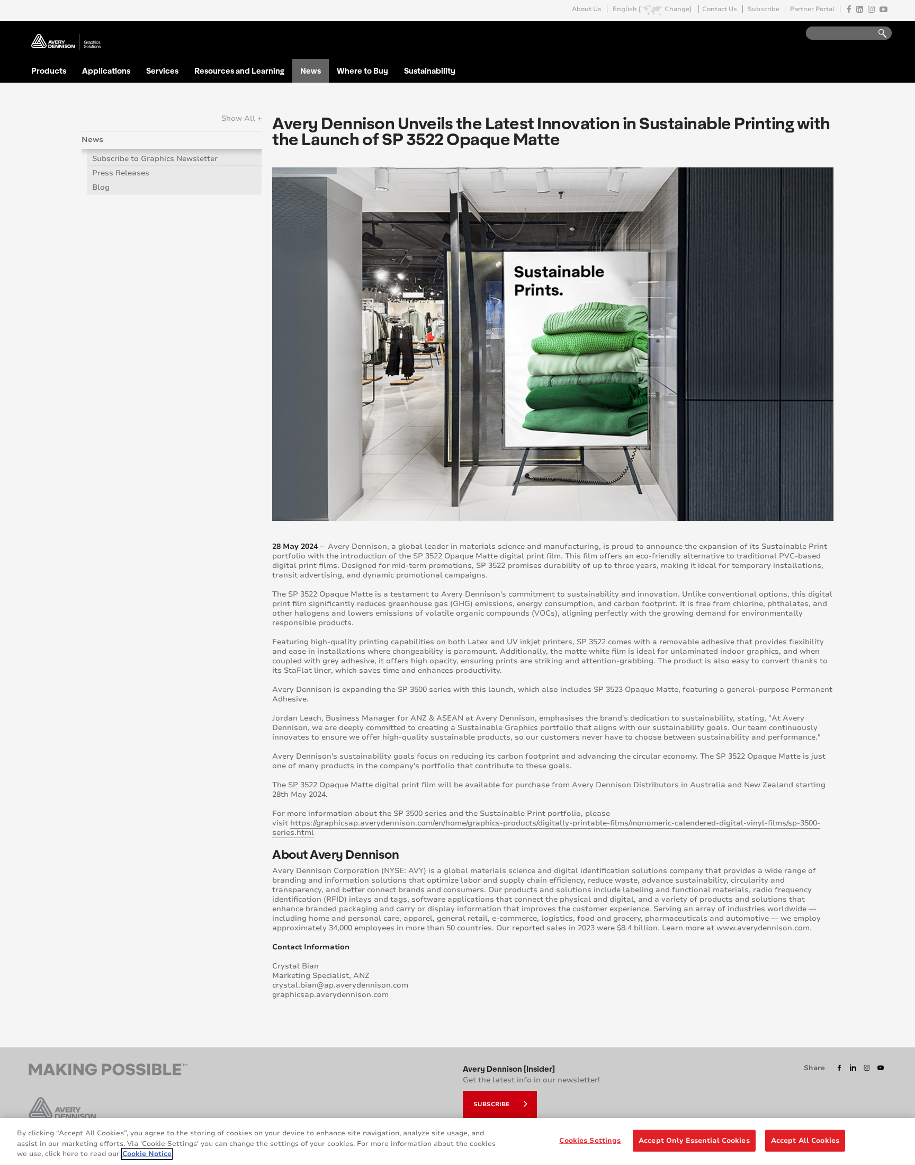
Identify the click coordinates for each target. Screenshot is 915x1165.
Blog (101, 187)
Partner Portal (812, 9)
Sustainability (429, 70)
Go (877, 33)
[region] (457, 1141)
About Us (587, 9)
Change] (678, 9)
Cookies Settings (590, 1140)
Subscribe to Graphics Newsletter (155, 159)
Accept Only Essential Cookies (694, 1140)
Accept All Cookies (805, 1140)
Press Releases (120, 173)
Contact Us (719, 9)
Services (162, 70)
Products (48, 70)
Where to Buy (362, 70)
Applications (106, 70)
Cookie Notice (147, 1154)
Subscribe (763, 9)
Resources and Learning (239, 70)
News (310, 70)
